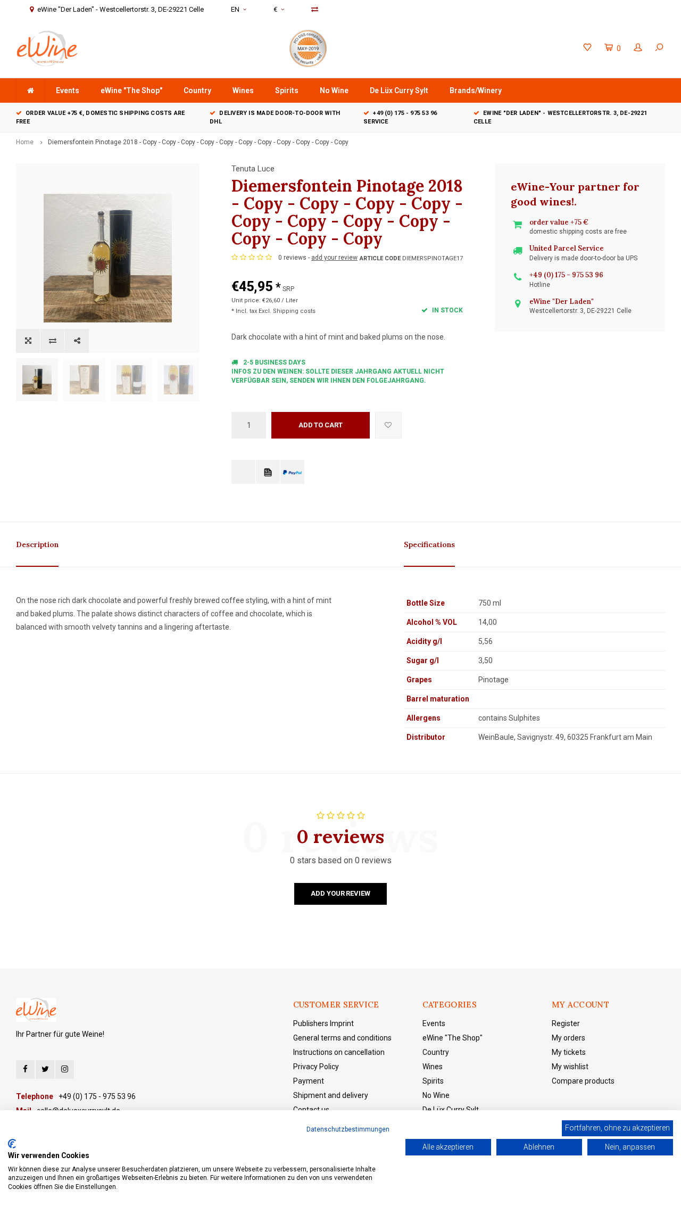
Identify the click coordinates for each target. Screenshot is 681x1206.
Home (25, 142)
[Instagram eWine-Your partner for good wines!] (64, 1069)
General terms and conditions (342, 1038)
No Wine (334, 90)
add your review (334, 257)
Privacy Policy (316, 1066)
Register (566, 1023)
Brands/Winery (476, 90)
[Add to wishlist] (388, 425)
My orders (568, 1038)
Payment (308, 1081)
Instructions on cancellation (339, 1052)
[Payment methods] (243, 472)
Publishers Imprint (323, 1023)
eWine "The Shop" (131, 90)
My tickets (569, 1052)
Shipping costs (294, 311)
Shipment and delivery (330, 1095)
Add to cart (320, 425)
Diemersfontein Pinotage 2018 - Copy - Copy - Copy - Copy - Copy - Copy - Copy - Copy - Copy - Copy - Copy (198, 142)
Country (197, 90)
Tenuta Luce (253, 169)
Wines (243, 90)
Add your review (340, 893)
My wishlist (570, 1066)
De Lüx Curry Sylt (399, 90)
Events (67, 90)
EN (235, 9)
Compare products (583, 1081)
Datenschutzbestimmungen (347, 1129)
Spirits (286, 90)
